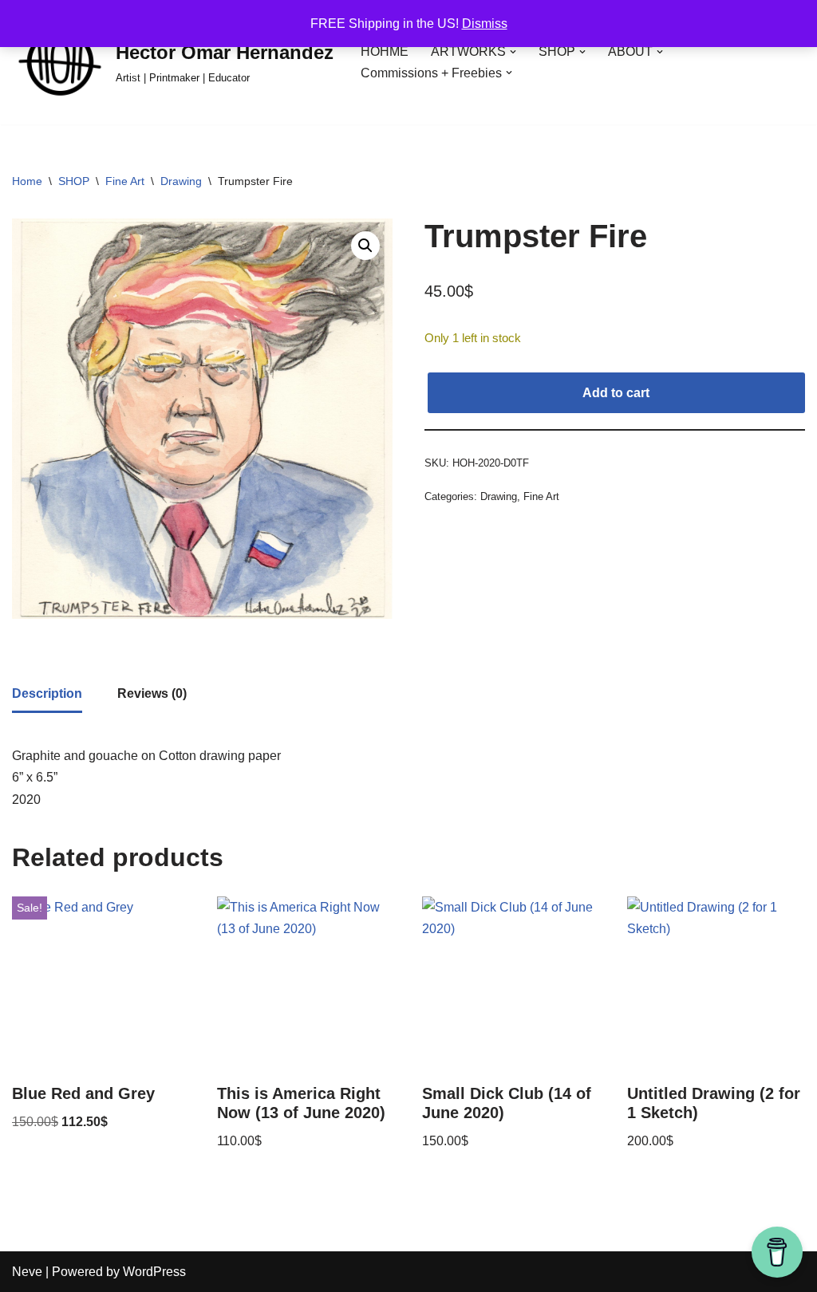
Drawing (181, 181)
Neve (27, 1271)
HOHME (384, 51)
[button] (513, 52)
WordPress (154, 1271)
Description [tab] (47, 693)
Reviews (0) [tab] (152, 693)
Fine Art (124, 181)
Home (27, 181)
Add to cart (615, 393)
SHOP (73, 181)
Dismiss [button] (484, 23)
